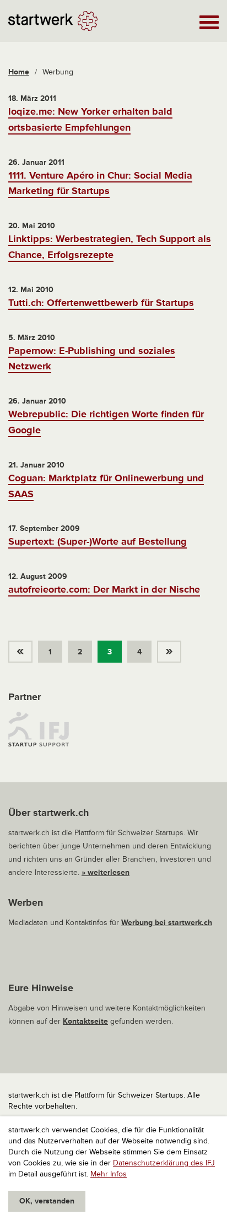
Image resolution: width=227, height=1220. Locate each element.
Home (18, 72)
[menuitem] (23, 649)
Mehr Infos (108, 1174)
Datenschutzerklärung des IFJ (164, 1163)
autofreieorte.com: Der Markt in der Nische (104, 589)
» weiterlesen (105, 872)
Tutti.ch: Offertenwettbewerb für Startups (101, 303)
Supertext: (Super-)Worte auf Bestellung (97, 541)
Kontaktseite (85, 1021)
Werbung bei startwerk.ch (166, 922)
